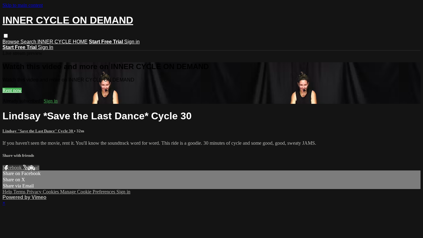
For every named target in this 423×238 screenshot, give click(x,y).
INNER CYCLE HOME (62, 41)
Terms (20, 191)
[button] (6, 36)
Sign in (132, 41)
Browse (11, 41)
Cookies (51, 191)
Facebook (12, 167)
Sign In (45, 47)
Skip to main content (22, 5)
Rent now (12, 90)
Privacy (35, 191)
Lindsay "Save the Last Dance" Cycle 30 (38, 131)
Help (7, 191)
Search (28, 41)
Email (33, 167)
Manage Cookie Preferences (88, 191)
